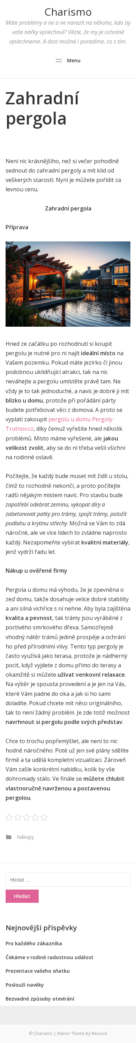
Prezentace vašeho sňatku (38, 971)
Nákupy (25, 837)
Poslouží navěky (25, 984)
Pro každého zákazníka (34, 943)
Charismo (68, 12)
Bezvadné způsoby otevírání (40, 998)
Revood (99, 1033)
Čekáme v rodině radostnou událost (49, 957)
